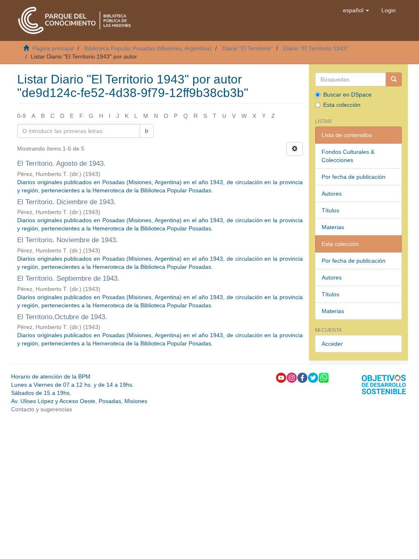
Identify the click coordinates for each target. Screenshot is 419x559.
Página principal (53, 48)
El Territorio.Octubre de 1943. (62, 317)
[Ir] (393, 79)
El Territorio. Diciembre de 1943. (66, 202)
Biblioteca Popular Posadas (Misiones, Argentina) (148, 48)
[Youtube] (281, 377)
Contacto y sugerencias (41, 409)
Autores (332, 193)
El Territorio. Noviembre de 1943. (67, 240)
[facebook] (302, 377)
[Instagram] (291, 377)
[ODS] (384, 384)
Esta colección (341, 104)
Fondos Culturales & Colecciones (348, 156)
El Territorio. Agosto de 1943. (61, 163)
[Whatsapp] (323, 377)
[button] (356, 10)
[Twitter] (313, 377)
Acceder (332, 343)
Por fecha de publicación (353, 177)
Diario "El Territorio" (247, 48)
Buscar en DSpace (347, 94)
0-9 (21, 116)
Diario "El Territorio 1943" (315, 48)
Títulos (330, 210)
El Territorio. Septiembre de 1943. (68, 278)
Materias (333, 227)
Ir (147, 131)
